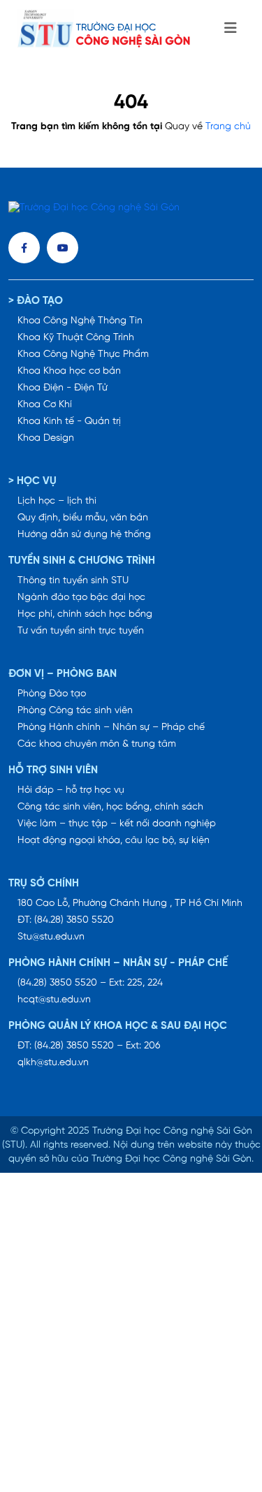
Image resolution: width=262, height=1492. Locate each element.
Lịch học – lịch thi (56, 501)
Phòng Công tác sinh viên (75, 710)
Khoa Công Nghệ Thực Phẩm (83, 354)
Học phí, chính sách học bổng (84, 614)
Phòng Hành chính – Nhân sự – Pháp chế (111, 727)
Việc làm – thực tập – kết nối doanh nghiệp (116, 824)
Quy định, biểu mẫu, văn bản (82, 518)
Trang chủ (228, 127)
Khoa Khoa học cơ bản (69, 371)
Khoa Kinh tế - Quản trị (69, 421)
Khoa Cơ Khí (44, 405)
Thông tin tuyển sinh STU (73, 581)
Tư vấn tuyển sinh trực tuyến (80, 631)
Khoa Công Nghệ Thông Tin (80, 321)
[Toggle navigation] (230, 28)
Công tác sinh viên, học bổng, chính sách (110, 807)
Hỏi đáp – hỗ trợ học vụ (70, 790)
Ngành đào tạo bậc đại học (81, 597)
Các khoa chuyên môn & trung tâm (96, 744)
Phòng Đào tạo (51, 694)
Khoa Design (45, 438)
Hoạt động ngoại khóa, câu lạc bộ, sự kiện (113, 840)
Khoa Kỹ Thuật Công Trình (75, 337)
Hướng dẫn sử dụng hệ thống (84, 534)
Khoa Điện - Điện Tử (62, 388)
